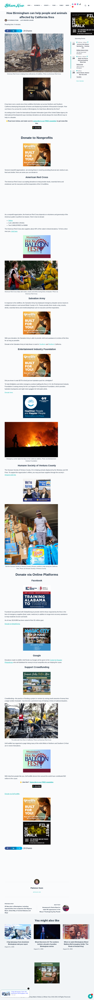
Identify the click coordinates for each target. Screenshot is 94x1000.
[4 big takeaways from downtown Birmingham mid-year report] (18, 931)
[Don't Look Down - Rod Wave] (37, 89)
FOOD (54, 5)
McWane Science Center (82, 50)
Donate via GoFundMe (12, 794)
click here (14, 231)
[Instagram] (75, 4)
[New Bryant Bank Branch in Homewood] (47, 995)
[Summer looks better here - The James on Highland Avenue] (37, 683)
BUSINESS (37, 5)
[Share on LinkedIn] (13, 30)
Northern (51, 344)
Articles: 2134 (37, 892)
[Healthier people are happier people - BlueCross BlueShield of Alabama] (37, 406)
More (67, 5)
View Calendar (80, 81)
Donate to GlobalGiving (12, 624)
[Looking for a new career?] (37, 490)
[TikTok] (80, 4)
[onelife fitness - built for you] (37, 154)
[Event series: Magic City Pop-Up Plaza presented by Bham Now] (87, 56)
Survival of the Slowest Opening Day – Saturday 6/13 (83, 46)
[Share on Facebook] (8, 30)
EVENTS (46, 5)
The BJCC (79, 76)
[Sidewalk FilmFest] (37, 833)
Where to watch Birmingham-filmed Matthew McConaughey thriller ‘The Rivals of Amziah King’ (76, 944)
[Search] (85, 5)
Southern (42, 344)
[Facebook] (72, 4)
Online (10, 220)
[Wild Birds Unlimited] (47, 973)
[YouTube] (72, 6)
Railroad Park (80, 64)
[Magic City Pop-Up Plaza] (37, 639)
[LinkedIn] (77, 4)
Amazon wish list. (10, 475)
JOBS (28, 5)
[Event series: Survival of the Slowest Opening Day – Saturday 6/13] (87, 42)
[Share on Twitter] (19, 30)
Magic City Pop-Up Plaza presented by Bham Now (83, 60)
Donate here (9, 392)
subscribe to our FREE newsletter (44, 121)
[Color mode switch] (88, 5)
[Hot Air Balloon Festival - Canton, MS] (37, 246)
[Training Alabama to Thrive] (37, 596)
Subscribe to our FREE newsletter (41, 782)
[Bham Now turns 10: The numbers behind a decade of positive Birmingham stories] (47, 931)
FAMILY (61, 5)
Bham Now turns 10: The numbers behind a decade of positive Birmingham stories (47, 944)
